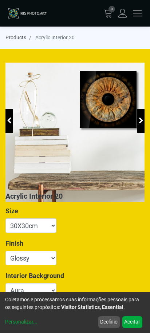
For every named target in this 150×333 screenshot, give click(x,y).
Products (15, 37)
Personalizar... (21, 322)
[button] (9, 121)
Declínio (109, 322)
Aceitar (132, 322)
